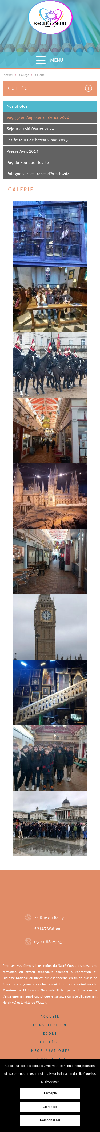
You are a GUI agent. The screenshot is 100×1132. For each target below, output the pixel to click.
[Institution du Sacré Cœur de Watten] (50, 26)
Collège (19, 88)
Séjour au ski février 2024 (30, 128)
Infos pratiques (50, 1051)
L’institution (50, 1025)
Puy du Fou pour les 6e (28, 162)
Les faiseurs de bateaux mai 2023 (37, 140)
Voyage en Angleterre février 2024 (38, 117)
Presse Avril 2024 (22, 151)
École (50, 1033)
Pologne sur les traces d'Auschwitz (38, 173)
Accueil (50, 1016)
